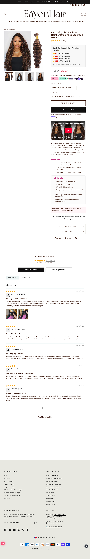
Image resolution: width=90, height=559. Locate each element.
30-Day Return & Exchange (13, 490)
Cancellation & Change (12, 493)
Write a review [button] (31, 269)
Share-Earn (50, 498)
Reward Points (50, 501)
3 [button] (46, 408)
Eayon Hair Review (52, 481)
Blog (5, 475)
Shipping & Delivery (68, 226)
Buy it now (68, 110)
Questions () (26, 278)
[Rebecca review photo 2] (23, 313)
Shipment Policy (9, 487)
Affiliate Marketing (52, 475)
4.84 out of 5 (50, 261)
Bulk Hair (12, 29)
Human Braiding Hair (39, 21)
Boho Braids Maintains (53, 487)
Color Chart (50, 493)
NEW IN (26, 21)
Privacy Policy (8, 481)
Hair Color (56, 83)
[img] (10, 291)
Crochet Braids (13, 21)
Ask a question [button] (59, 269)
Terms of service (9, 484)
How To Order (50, 495)
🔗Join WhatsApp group (54, 526)
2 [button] (42, 408)
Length (54, 92)
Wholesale (79, 21)
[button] (56, 41)
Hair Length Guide (52, 490)
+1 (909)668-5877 (60, 514)
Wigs (69, 21)
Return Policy (68, 231)
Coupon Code (50, 504)
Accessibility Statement (12, 495)
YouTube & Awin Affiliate (54, 478)
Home (6, 29)
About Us (7, 478)
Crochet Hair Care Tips (53, 484)
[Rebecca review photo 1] (11, 313)
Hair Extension (57, 21)
